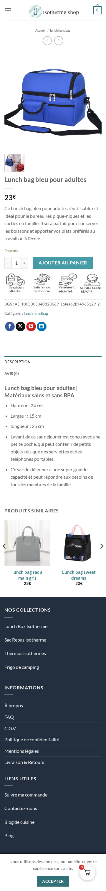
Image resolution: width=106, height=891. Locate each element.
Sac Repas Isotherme (25, 639)
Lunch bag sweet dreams (79, 574)
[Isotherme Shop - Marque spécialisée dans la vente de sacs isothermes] (52, 10)
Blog (9, 835)
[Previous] (14, 99)
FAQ (9, 717)
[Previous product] (58, 40)
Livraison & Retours (24, 762)
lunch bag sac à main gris (27, 574)
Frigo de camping (21, 667)
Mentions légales (21, 751)
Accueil (40, 30)
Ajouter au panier (63, 262)
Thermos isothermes (25, 653)
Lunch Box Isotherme (25, 626)
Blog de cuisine (19, 822)
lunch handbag (60, 30)
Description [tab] (17, 362)
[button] (7, 10)
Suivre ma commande (25, 794)
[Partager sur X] (20, 327)
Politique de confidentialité (31, 739)
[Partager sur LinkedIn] (42, 327)
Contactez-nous (20, 808)
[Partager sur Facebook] (10, 327)
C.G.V (10, 728)
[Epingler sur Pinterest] (31, 327)
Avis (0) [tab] (11, 373)
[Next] (92, 99)
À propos (13, 705)
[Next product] (47, 40)
